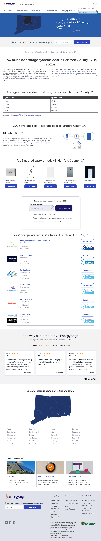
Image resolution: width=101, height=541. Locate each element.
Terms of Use (54, 535)
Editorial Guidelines (54, 507)
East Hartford (34, 432)
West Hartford (34, 444)
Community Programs (86, 509)
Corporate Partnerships (87, 504)
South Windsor (34, 441)
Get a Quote (87, 241)
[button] (19, 363)
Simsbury (10, 441)
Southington (54, 441)
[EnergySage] (15, 498)
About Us (54, 503)
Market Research (88, 513)
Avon (9, 429)
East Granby (11, 432)
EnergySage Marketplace (69, 71)
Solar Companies (88, 500)
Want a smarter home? (46, 476)
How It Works (55, 500)
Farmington (76, 432)
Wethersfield (54, 444)
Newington (54, 438)
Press (52, 511)
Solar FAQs (13, 476)
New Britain (33, 438)
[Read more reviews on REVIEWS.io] (90, 379)
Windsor (75, 444)
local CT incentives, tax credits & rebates (28, 115)
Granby (31, 435)
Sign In (95, 4)
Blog (66, 506)
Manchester (11, 438)
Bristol (52, 429)
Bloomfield (32, 429)
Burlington (75, 429)
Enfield (52, 432)
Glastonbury (11, 435)
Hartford (53, 435)
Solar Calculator (71, 500)
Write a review (24, 248)
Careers (53, 514)
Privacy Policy (66, 535)
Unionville (10, 444)
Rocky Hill (75, 438)
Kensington (76, 435)
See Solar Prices (64, 208)
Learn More (11, 186)
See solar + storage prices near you (32, 42)
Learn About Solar (72, 503)
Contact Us (54, 517)
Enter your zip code (36, 204)
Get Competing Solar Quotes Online (86, 9)
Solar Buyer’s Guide (75, 476)
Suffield (75, 441)
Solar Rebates (70, 509)
